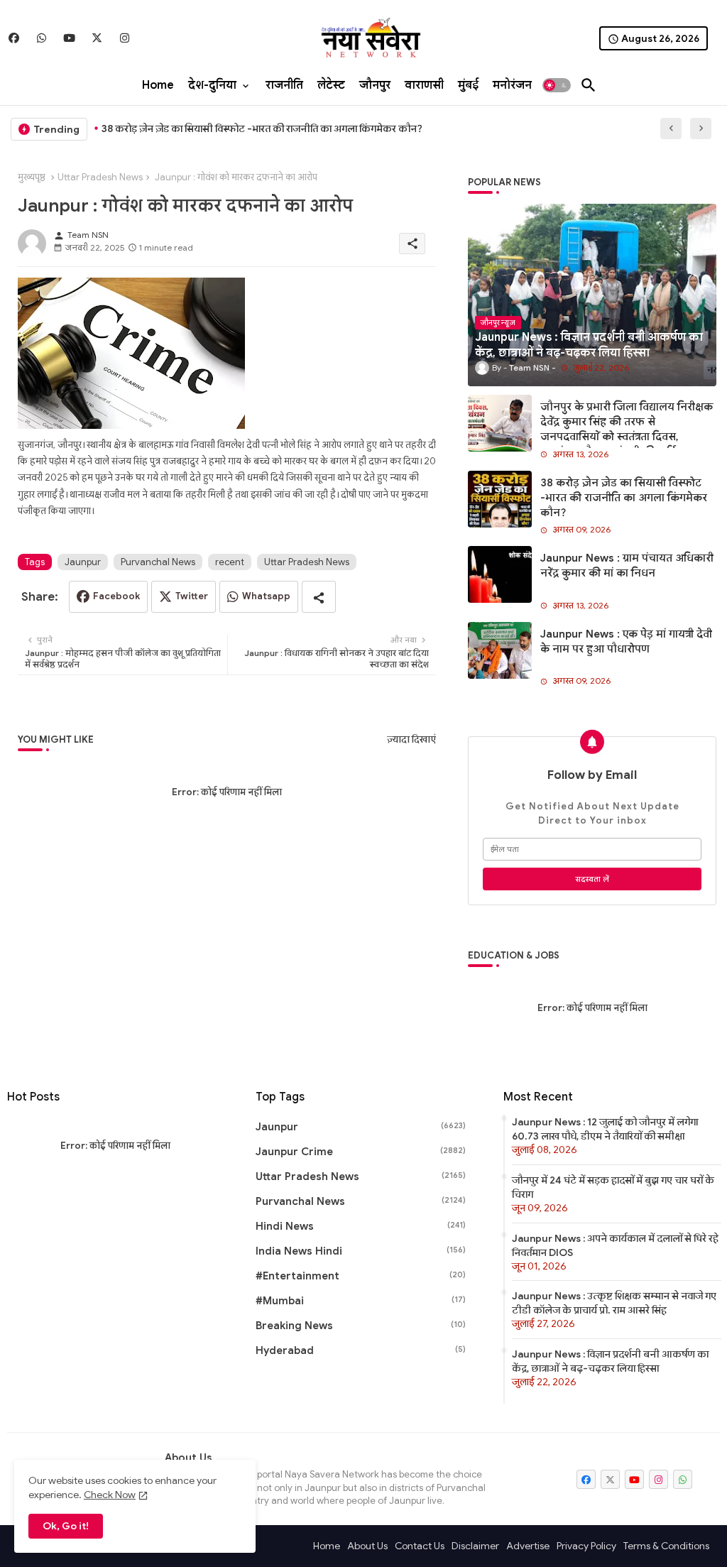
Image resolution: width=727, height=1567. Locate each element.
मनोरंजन (512, 85)
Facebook (116, 596)
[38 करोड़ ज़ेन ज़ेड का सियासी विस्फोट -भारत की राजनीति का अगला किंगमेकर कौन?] (500, 499)
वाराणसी (424, 85)
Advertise (528, 1545)
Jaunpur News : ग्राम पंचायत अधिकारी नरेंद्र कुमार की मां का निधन (627, 565)
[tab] (158, 85)
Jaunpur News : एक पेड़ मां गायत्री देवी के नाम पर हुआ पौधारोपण (626, 641)
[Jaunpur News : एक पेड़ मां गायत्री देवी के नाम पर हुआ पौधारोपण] (500, 650)
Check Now (110, 1494)
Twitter (191, 596)
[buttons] (14, 38)
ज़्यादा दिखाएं (411, 739)
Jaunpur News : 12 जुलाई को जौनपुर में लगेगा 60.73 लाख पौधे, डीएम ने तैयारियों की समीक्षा (605, 1128)
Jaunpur (83, 562)
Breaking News (361, 1325)
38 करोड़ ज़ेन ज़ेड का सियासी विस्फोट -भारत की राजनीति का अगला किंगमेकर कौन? (262, 128)
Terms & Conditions (666, 1545)
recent (229, 562)
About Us (367, 1545)
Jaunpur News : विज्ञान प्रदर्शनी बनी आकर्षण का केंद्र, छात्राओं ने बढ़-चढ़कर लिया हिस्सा (610, 1361)
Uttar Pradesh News (100, 177)
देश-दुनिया (212, 85)
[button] (556, 85)
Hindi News (361, 1226)
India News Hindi (361, 1251)
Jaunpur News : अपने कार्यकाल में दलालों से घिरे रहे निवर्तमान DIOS (615, 1245)
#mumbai (361, 1300)
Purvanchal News (158, 562)
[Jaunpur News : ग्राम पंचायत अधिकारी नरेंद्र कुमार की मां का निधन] (500, 574)
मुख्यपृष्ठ (31, 177)
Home (158, 85)
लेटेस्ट (331, 85)
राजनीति (284, 85)
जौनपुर (374, 85)
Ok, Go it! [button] (66, 1525)
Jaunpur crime (361, 1151)
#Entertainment (361, 1276)
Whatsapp (266, 596)
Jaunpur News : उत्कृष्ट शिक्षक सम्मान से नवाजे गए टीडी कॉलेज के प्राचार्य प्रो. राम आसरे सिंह (614, 1302)
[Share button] (319, 597)
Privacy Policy (586, 1545)
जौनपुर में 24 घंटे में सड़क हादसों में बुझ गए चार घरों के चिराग (613, 1187)
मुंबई (468, 85)
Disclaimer (475, 1545)
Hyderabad (361, 1350)
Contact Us (419, 1545)
